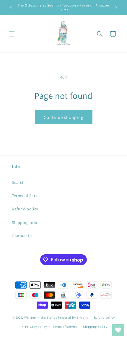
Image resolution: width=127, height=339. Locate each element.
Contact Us (22, 235)
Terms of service (65, 327)
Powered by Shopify (73, 317)
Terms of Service (27, 195)
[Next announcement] (116, 7)
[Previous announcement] (10, 7)
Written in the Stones (40, 317)
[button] (11, 33)
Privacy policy (36, 327)
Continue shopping (64, 117)
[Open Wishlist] (118, 330)
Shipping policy (95, 327)
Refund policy (25, 209)
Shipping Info (25, 222)
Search (18, 182)
